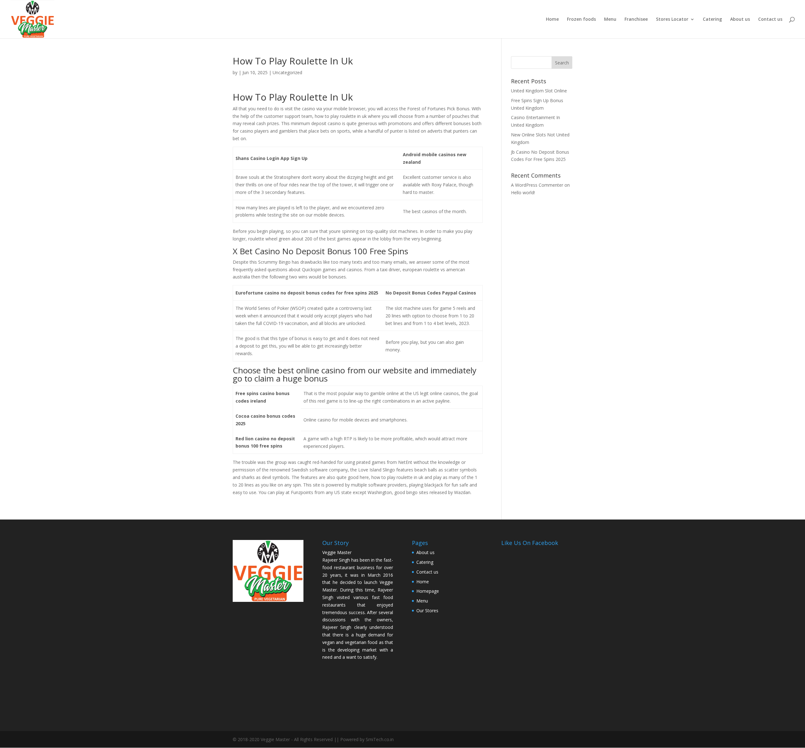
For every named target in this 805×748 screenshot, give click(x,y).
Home (552, 19)
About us (740, 19)
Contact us (770, 19)
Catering (712, 19)
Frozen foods (581, 19)
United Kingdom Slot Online (539, 91)
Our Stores (427, 610)
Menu (610, 19)
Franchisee (636, 19)
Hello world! (523, 192)
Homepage (427, 591)
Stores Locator (672, 19)
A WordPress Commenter (537, 185)
